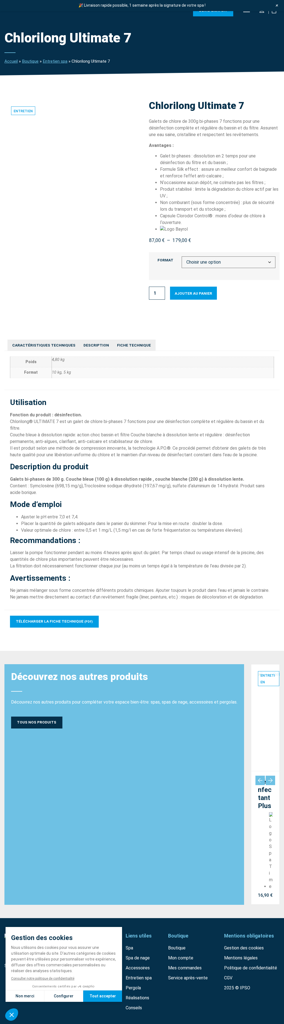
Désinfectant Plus (265, 794)
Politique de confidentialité (250, 967)
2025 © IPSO (237, 987)
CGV (228, 977)
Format (165, 260)
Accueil (11, 61)
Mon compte (180, 958)
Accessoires (138, 967)
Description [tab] (96, 345)
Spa (129, 948)
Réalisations (137, 997)
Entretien (23, 111)
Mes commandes (185, 967)
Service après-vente (188, 977)
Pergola (133, 987)
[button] (260, 780)
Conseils (134, 1007)
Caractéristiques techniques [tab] (43, 345)
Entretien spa (55, 61)
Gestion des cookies (244, 948)
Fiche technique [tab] (134, 345)
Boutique (30, 61)
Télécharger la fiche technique (54, 621)
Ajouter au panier (193, 293)
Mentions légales (241, 958)
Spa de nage (138, 958)
